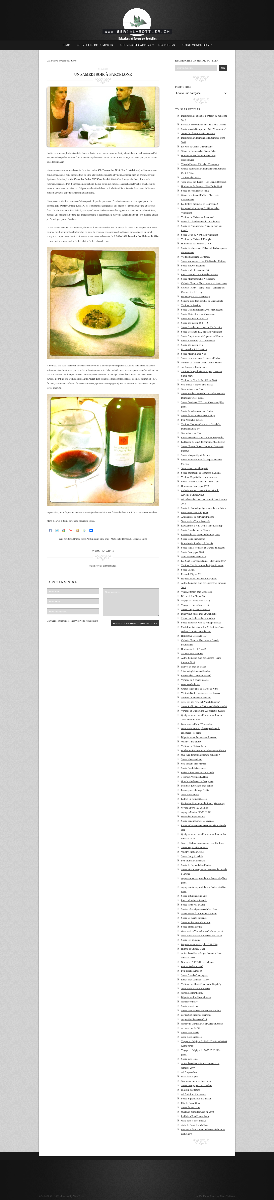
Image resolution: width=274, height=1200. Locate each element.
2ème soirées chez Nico (192, 388)
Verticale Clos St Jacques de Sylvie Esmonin (202, 565)
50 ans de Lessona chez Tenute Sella (198, 150)
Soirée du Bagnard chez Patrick (196, 864)
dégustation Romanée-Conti (194, 1019)
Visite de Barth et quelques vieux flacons (200, 693)
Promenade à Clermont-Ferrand (196, 675)
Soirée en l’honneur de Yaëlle (195, 190)
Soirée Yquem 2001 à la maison (196, 1098)
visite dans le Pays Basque (193, 1120)
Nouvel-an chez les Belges (193, 666)
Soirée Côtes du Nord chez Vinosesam (199, 234)
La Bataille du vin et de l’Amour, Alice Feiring (203, 441)
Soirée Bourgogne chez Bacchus (196, 1085)
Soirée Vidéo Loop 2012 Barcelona (198, 340)
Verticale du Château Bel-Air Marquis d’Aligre (203, 710)
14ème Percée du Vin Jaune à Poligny (199, 913)
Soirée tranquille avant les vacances (197, 820)
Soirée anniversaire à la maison (195, 922)
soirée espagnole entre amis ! (194, 366)
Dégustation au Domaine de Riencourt (199, 737)
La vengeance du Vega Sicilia (195, 790)
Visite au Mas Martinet (192, 653)
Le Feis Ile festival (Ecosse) (194, 798)
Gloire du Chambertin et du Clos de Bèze (200, 221)
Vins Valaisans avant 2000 (193, 556)
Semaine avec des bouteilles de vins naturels (202, 300)
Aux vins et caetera (134, 46)
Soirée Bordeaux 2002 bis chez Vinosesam (201, 331)
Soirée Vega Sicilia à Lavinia (194, 847)
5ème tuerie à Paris (190, 794)
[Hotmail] (84, 530)
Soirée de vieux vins (190, 1107)
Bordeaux (126, 538)
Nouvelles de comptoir (94, 45)
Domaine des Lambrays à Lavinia (197, 543)
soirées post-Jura (189, 1072)
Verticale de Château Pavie (193, 745)
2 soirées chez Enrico (191, 177)
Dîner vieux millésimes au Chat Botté (198, 613)
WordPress (78, 1196)
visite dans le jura (189, 1076)
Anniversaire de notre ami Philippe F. (198, 516)
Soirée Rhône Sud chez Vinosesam (197, 314)
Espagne (137, 538)
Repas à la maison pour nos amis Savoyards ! (202, 437)
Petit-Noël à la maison (191, 970)
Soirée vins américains (191, 759)
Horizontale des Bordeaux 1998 (196, 243)
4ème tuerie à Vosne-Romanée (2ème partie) (202, 931)
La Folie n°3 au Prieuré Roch (195, 1116)
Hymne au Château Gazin (193, 948)
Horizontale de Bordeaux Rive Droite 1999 (201, 186)
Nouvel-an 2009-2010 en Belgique (197, 961)
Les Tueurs (166, 45)
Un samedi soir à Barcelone (194, 349)
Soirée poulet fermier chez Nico (196, 269)
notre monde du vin (190, 684)
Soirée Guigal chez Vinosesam (195, 609)
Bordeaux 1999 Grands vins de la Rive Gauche (203, 124)
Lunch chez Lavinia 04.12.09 (195, 979)
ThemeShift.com (227, 1196)
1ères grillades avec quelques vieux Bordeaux (202, 842)
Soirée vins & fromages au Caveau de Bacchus (203, 547)
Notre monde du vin (197, 45)
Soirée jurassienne (189, 1005)
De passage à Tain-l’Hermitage (195, 296)
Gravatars (51, 620)
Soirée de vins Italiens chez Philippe (198, 415)
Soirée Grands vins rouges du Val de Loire (201, 327)
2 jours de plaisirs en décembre (195, 671)
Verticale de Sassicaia (191, 305)
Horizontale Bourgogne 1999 (195, 485)
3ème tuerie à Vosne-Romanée (195, 988)
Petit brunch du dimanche (193, 860)
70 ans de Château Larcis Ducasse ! (198, 133)
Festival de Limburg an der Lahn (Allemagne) (202, 803)
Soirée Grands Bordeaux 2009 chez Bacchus (202, 309)
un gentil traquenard (190, 1089)
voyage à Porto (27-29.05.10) (195, 807)
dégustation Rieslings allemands (196, 1014)
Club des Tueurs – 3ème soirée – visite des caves (204, 283)
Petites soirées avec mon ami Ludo (197, 772)
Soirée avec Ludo (189, 1058)
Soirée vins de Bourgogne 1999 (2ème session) (203, 128)
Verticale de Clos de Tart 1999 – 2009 (199, 380)
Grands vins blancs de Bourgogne (197, 781)
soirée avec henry (189, 1001)
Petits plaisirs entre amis (97, 538)
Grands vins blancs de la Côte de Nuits (199, 688)
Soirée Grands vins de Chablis (195, 529)
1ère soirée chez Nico (191, 433)
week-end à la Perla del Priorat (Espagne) (200, 701)
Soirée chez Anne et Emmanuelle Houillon (201, 1010)
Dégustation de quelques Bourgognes (199, 578)
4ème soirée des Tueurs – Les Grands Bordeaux (203, 181)
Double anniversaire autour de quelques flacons (203, 750)
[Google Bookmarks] (63, 530)
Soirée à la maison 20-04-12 (194, 318)
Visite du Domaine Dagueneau (195, 256)
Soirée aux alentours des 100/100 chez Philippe (203, 261)
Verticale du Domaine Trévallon (196, 697)
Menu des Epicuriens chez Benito (197, 785)
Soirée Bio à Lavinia (190, 939)
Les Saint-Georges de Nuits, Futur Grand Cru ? (203, 560)
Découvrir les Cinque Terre (194, 596)
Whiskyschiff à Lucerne (192, 851)
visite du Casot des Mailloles (194, 1124)
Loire (144, 538)
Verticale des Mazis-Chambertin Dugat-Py (201, 983)
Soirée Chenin (188, 569)
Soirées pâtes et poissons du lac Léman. (200, 909)
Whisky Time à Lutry (191, 741)
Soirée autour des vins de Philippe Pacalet (201, 622)
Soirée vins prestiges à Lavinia (195, 455)
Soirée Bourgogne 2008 (192, 552)
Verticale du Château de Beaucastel (197, 217)
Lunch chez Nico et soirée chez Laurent (199, 274)
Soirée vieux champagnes (193, 538)
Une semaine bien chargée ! (194, 763)
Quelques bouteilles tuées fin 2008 (197, 1111)
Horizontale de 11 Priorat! (193, 648)
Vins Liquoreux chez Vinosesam (196, 591)
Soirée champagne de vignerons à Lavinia (200, 472)
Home (66, 45)
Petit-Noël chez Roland (192, 966)
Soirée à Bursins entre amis (194, 895)
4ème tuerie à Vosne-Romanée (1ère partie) (201, 935)
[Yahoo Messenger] (77, 530)
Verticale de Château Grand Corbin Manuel (201, 362)
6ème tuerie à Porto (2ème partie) (196, 723)
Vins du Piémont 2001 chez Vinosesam (200, 164)
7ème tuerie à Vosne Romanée (195, 521)
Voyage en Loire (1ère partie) (195, 604)
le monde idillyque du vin (193, 816)
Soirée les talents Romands (194, 917)
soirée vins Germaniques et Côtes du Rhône (202, 1023)
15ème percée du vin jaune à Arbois (198, 618)
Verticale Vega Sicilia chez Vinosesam (199, 477)
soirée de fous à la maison (193, 1094)
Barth (73, 60)
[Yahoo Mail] (70, 530)
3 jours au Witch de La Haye (194, 776)
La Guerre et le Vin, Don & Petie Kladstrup (201, 525)
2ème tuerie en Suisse (191, 1036)
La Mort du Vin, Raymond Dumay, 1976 (200, 534)
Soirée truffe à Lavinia (191, 926)
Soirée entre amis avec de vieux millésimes (201, 358)
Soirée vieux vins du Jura (193, 904)
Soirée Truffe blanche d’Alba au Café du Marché (204, 706)
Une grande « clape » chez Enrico (197, 384)
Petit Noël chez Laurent (192, 419)
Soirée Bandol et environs (193, 767)
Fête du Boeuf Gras (190, 1102)
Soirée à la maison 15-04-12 (194, 322)
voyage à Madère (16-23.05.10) (196, 812)
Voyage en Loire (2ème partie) (195, 600)
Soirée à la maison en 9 (192, 344)
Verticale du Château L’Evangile (196, 239)
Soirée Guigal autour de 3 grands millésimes (202, 336)
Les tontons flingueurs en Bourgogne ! (199, 203)
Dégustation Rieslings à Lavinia (196, 997)
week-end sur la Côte (191, 1028)
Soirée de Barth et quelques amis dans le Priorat (203, 507)
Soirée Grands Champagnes (194, 975)
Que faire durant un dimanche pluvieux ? (200, 754)
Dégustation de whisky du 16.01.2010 (199, 944)
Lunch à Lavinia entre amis (194, 900)
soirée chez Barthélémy (192, 992)
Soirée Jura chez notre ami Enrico (197, 410)
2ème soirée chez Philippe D (194, 468)
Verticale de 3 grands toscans (195, 679)
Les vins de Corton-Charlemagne (196, 146)
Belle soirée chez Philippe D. (194, 512)
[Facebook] (50, 530)
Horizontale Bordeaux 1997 (194, 635)
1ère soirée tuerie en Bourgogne (196, 1080)
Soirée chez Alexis (190, 1032)
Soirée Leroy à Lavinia (192, 856)
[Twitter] (57, 530)
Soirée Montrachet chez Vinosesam (198, 278)
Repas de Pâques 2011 (192, 574)
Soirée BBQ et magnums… (194, 265)
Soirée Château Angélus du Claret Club (199, 481)
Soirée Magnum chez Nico (193, 353)
